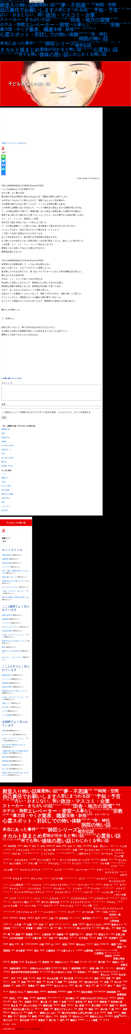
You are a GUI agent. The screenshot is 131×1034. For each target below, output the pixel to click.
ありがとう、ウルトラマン (12, 657)
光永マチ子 (114, 918)
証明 (3, 433)
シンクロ (27, 884)
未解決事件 (15, 968)
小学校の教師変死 (31, 944)
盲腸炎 (31, 985)
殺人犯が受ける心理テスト (110, 972)
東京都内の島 (57, 968)
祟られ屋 (103, 985)
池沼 (38, 978)
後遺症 (42, 950)
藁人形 (43, 1002)
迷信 (117, 1005)
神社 (93, 985)
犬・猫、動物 (124, 9)
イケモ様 (104, 863)
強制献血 (29, 950)
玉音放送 (72, 982)
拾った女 (5, 769)
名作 (55, 928)
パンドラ (45, 898)
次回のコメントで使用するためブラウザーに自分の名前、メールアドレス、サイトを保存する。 (48, 412)
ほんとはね (95, 859)
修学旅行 (86, 918)
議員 (63, 1005)
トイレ (68, 888)
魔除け (73, 1020)
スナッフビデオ (96, 884)
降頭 (25, 1012)
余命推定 (63, 918)
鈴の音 (104, 1009)
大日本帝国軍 (16, 938)
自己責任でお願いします (27, 10)
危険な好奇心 (7, 555)
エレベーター (82, 869)
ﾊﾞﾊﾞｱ (106, 1020)
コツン (82, 878)
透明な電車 (7, 1009)
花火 (15, 1002)
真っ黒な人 (6, 707)
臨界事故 (41, 998)
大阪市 (44, 938)
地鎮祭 (60, 934)
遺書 (51, 1009)
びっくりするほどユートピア (75, 860)
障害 (59, 1012)
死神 (89, 972)
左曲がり (58, 944)
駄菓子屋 (33, 1020)
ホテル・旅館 (12, 24)
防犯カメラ (17, 1013)
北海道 (6, 928)
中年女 (22, 918)
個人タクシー (98, 918)
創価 (75, 924)
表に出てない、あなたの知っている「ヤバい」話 (97, 42)
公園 (29, 924)
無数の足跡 (31, 981)
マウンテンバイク (98, 902)
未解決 (5, 968)
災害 (18, 981)
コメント (6, 383)
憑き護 (21, 962)
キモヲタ (26, 878)
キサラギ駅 (7, 878)
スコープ (73, 884)
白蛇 (18, 985)
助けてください (94, 924)
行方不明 (70, 1001)
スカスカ (45, 884)
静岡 (34, 1016)
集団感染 (103, 1012)
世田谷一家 (115, 914)
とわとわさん (21, 860)
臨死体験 (32, 998)
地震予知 (74, 934)
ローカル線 (88, 912)
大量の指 (36, 938)
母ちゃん (105, 975)
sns (70, 846)
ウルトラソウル (47, 869)
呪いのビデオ (84, 928)
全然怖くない (8, 924)
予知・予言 (106, 10)
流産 (96, 978)
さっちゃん (96, 853)
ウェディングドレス (30, 869)
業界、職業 (41, 29)
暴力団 (101, 962)
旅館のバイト (62, 962)
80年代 (20, 846)
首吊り (16, 1020)
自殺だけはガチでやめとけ (94, 998)
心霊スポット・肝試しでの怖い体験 (39, 34)
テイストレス (47, 888)
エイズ (58, 869)
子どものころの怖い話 (60, 18)
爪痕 (44, 981)
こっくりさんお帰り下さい (66, 853)
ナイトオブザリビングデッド (29, 892)
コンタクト (102, 878)
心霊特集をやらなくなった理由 (105, 950)
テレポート (59, 888)
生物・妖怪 (63, 29)
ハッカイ (97, 892)
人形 (51, 918)
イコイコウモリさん (117, 863)
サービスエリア (117, 881)
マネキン (120, 902)
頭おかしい (78, 1016)
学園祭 (105, 938)
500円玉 (12, 846)
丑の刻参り (113, 912)
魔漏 (67, 1020)
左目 (3, 454)
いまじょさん (23, 850)
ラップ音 (87, 905)
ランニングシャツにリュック (108, 908)
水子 (13, 978)
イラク (16, 869)
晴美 (76, 962)
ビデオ (90, 898)
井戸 (37, 918)
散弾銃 (3, 441)
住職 (56, 918)
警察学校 (56, 1005)
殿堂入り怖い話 (17, 5)
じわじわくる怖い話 (87, 54)
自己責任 (70, 998)
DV (38, 846)
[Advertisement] (51, 125)
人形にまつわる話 (71, 10)
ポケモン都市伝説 (50, 902)
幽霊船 (119, 944)
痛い (13, 985)
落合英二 (36, 1001)
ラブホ (95, 905)
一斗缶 (104, 912)
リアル (4, 711)
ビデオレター (114, 898)
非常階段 (41, 1016)
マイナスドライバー (80, 902)
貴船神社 (70, 1005)
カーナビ (123, 872)
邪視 (3, 731)
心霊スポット (68, 950)
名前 (3, 404)
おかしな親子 (6, 486)
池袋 (44, 978)
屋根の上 (4, 478)
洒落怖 (58, 4)
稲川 (124, 988)
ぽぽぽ (104, 860)
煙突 (38, 982)
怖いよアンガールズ (112, 953)
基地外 (89, 934)
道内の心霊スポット (23, 1009)
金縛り (96, 1009)
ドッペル (95, 888)
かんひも (6, 853)
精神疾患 (43, 991)
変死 (112, 934)
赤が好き (4, 510)
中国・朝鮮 (90, 4)
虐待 (55, 1002)
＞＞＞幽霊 (92, 1020)
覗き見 (14, 1005)
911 (30, 846)
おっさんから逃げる (63, 849)
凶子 (51, 924)
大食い (3, 482)
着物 (42, 985)
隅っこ (36, 1012)
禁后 (118, 985)
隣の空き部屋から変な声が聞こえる (15, 597)
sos (74, 846)
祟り (110, 985)
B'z (34, 846)
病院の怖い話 (93, 38)
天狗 (51, 938)
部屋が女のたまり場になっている (14, 581)
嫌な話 (3, 462)
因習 (23, 934)
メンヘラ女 (30, 905)
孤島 (99, 938)
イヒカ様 (8, 869)
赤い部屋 (79, 1005)
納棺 (70, 992)
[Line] (51, 157)
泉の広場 (68, 978)
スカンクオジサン (59, 885)
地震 (66, 934)
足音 (3, 502)
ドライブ (120, 888)
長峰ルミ (118, 1009)
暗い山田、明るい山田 (88, 962)
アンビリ (76, 863)
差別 (64, 944)
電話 (4, 1016)
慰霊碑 (14, 962)
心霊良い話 (106, 49)
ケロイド (46, 878)
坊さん (82, 934)
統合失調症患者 (99, 991)
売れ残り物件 (7, 563)
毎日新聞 (114, 974)
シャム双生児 (16, 885)
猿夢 (60, 982)
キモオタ (17, 878)
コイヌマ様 (57, 878)
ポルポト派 (65, 902)
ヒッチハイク (7, 735)
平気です (89, 944)
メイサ (20, 905)
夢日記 (5, 938)
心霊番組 (99, 953)
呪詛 (123, 928)
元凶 (106, 918)
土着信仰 (46, 934)
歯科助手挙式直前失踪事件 (25, 972)
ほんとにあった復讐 (9, 53)
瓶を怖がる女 (91, 982)
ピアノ (124, 898)
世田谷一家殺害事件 (10, 918)
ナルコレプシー (63, 892)
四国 (12, 934)
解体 (20, 1005)
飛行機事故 (109, 1016)
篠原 (3, 647)
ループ (40, 912)
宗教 (115, 24)
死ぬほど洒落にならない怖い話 (14, 1)
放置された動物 (7, 494)
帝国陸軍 (71, 944)
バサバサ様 (120, 895)
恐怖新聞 (116, 955)
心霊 (58, 950)
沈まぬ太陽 (52, 978)
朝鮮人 (115, 962)
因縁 (18, 934)
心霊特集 (88, 950)
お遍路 (80, 849)
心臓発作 (50, 950)
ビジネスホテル (79, 898)
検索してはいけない (107, 968)
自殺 (77, 998)
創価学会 (81, 924)
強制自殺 (5, 559)
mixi (58, 846)
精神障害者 (62, 991)
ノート (3, 474)
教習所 (45, 962)
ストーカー (83, 885)
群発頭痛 (111, 992)
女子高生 (83, 938)
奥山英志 (63, 938)
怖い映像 (114, 18)
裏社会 (96, 1001)
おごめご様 (49, 850)
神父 (88, 985)
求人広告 (32, 978)
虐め (50, 1001)
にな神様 (32, 859)
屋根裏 (47, 944)
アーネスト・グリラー (90, 863)
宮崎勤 (123, 940)
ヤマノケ (78, 905)
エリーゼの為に (68, 869)
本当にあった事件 (16, 43)
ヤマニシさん (67, 905)
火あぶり (6, 981)
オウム (92, 869)
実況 (121, 938)
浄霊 (108, 978)
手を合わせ (31, 962)
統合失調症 (87, 992)
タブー (122, 885)
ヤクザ (56, 905)
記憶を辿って (6, 449)
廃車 (13, 950)
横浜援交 (120, 968)
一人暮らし (79, 24)
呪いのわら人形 (70, 928)
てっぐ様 (118, 856)
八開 (24, 924)
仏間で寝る (5, 498)
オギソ (100, 869)
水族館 (19, 978)
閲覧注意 (6, 1012)
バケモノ (117, 892)
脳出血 (19, 998)
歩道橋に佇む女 (7, 466)
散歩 (52, 962)
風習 (87, 1016)
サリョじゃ (113, 878)
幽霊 (3, 152)
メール (39, 905)
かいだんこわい (93, 850)
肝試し (12, 998)
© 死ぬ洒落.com (9, 1029)
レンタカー (50, 912)
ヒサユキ (54, 898)
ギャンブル (36, 878)
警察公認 (47, 1005)
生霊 (111, 981)
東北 (65, 968)
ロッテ (71, 912)
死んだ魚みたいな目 (61, 972)
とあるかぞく (8, 859)
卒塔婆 (29, 928)
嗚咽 (4, 934)
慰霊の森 (6, 962)
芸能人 (20, 1001)
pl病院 (64, 846)
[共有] (51, 173)
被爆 (85, 1001)
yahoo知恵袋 (87, 846)
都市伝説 (83, 45)
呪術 (118, 928)
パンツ (37, 898)
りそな (24, 863)
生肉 (101, 981)
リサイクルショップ (26, 912)
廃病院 (6, 950)
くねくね (15, 853)
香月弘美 (24, 1020)
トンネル (77, 888)
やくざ (5, 863)
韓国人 (56, 1016)
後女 (36, 950)
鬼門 (62, 1020)
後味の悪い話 (54, 54)
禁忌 (123, 985)
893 (26, 846)
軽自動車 (105, 1005)
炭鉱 (23, 982)
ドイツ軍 (86, 888)
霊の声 (15, 1016)
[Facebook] (51, 165)
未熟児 (124, 965)
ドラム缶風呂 (7, 715)
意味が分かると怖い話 (60, 49)
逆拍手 (123, 1005)
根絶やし (85, 968)
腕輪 (26, 998)
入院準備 (114, 921)
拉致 (39, 962)
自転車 (120, 998)
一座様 (97, 912)
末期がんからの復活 (40, 968)
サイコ (91, 9)
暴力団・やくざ (14, 29)
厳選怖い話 (44, 5)
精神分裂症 (33, 992)
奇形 (56, 938)
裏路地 (103, 1002)
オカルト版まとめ (20, 49)
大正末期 (27, 938)
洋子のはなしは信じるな (83, 978)
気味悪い (6, 978)
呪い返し (106, 928)
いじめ (123, 846)
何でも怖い (28, 54)
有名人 (108, 962)
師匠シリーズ (60, 43)
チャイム (14, 888)
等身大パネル (16, 992)
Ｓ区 (100, 1020)
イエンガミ (5, 506)
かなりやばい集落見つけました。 (14, 745)
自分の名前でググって (56, 998)
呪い (60, 928)
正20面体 (6, 972)
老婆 (118, 991)
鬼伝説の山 (5, 437)
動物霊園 (107, 924)
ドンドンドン (8, 892)
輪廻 (112, 1005)
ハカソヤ (87, 892)
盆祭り (24, 985)
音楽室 (63, 1016)
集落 (110, 1013)
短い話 (78, 985)
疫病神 (6, 985)
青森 (29, 1016)
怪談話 (108, 956)
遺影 (46, 1009)
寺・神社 (99, 34)
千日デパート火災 (18, 928)
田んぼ (117, 982)
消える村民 (5, 490)
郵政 (91, 1009)
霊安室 (23, 1016)
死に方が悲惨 (45, 972)
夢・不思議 (73, 5)
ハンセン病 (107, 892)
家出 (11, 944)
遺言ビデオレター (63, 1009)
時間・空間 (106, 5)
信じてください (75, 918)
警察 (40, 1005)
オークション (110, 869)
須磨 (69, 1016)
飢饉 (116, 1016)
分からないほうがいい (63, 924)
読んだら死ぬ (30, 1005)
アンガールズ (66, 863)
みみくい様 (113, 859)
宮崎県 (5, 944)
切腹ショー (6, 703)
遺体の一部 (39, 1009)
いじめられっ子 (9, 849)
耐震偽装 (121, 994)
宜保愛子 (113, 938)
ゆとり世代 (15, 863)
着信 (37, 985)
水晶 (25, 978)
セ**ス (116, 884)
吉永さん (46, 928)
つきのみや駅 (119, 853)
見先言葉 (6, 1005)
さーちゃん (107, 853)
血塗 (64, 1002)
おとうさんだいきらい (10, 587)
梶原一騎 (94, 968)
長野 (125, 1009)
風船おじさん (97, 1016)
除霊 (30, 1013)
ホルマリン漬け (21, 902)
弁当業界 (20, 950)
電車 (10, 1016)
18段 (5, 846)
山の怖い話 (125, 23)
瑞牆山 (80, 981)
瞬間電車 (49, 985)
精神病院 (52, 992)
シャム (5, 884)
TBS (79, 846)
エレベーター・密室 (47, 24)
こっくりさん (48, 853)
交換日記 (44, 918)
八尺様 (17, 924)
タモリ (5, 888)
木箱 (122, 962)
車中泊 (87, 1005)
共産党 (35, 924)
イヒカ (121, 865)
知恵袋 (71, 985)
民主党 (122, 975)
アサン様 (32, 863)
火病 (13, 982)
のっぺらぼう (44, 860)
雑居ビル (116, 1012)
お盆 (75, 850)
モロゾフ (48, 905)
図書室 (29, 934)
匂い (125, 924)
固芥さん (37, 934)
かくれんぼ (106, 849)
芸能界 (28, 1002)
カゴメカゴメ (112, 872)
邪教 (75, 1009)
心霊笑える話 (87, 48)
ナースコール (77, 892)
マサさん (111, 902)
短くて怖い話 (39, 42)
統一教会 (76, 991)
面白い (49, 1016)
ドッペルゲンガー (107, 888)
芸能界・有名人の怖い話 (85, 28)
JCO (42, 846)
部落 (86, 1009)
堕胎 (95, 934)
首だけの (8, 1020)
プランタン (7, 902)
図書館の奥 (5, 429)
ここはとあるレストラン (30, 853)
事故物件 (30, 918)
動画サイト (117, 924)
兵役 (41, 924)
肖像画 (5, 998)
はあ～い (55, 859)
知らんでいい (61, 985)
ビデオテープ (101, 898)
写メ (46, 924)
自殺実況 (112, 998)
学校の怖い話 (85, 33)
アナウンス (43, 863)
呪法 (113, 928)
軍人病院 (96, 1005)
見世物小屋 (116, 1002)
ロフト (78, 912)
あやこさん (115, 846)
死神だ (95, 972)
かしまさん (117, 850)
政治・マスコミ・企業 (70, 15)
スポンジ (107, 885)
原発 (39, 928)
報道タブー (104, 934)
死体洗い (82, 972)
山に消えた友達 (7, 445)
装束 (90, 1002)
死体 (74, 972)
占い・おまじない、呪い (23, 15)
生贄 (106, 982)
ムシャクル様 (10, 905)
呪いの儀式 (96, 928)
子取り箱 (92, 938)
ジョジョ (36, 885)
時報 (71, 962)
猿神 (65, 981)
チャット (23, 888)
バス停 (5, 898)
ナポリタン (49, 892)
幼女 (96, 944)
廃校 (124, 946)
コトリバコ (6, 567)
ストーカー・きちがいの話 (25, 19)
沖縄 (61, 978)
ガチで (123, 875)
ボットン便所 (35, 902)
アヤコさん (53, 863)
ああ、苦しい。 (101, 846)
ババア (12, 898)
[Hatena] (51, 169)
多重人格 (120, 934)
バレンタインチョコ (24, 898)
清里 (113, 978)
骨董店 (41, 1020)
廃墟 (119, 947)
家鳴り (17, 944)
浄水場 (102, 978)
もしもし (122, 860)
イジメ (114, 866)
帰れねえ (80, 944)
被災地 (78, 1002)
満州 (118, 978)
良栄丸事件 (7, 1001)
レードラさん (62, 912)
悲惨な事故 (119, 958)
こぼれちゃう (84, 853)
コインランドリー (70, 878)
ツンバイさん (34, 888)
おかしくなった (37, 849)
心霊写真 (79, 950)
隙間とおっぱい (48, 1013)
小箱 (41, 944)
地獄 (54, 934)
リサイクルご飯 (9, 912)
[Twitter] (51, 161)
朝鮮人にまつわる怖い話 (11, 651)
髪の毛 (52, 1020)
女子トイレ (73, 938)
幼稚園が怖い (105, 944)
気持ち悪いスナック (9, 577)
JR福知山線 (50, 846)
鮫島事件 (81, 1020)
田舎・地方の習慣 (90, 19)
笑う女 (5, 991)
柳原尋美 (76, 968)
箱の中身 (5, 757)
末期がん (25, 968)
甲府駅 (124, 981)
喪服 (124, 931)
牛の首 (50, 982)
